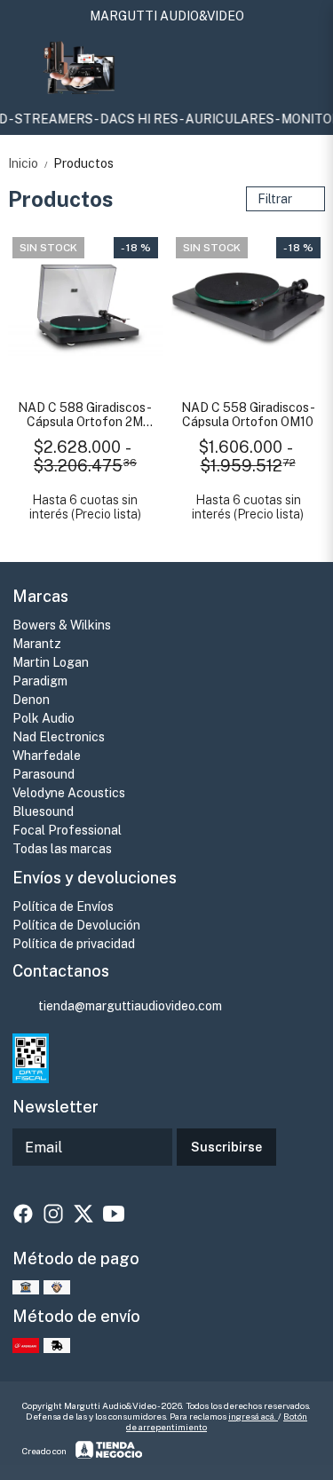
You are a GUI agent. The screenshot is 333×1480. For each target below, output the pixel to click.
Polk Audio (43, 718)
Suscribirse (226, 1147)
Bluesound (43, 811)
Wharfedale (46, 755)
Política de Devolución (76, 925)
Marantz (36, 644)
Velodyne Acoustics (68, 793)
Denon (31, 700)
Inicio (29, 163)
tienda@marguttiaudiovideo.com (130, 1006)
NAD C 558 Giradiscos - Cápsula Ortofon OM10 (248, 414)
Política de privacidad (73, 944)
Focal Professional (67, 830)
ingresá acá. (253, 1416)
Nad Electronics (58, 737)
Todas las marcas (62, 849)
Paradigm (39, 681)
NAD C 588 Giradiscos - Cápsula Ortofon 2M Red (85, 414)
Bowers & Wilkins (61, 625)
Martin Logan (50, 662)
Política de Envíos (63, 906)
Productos (83, 163)
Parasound (43, 774)
